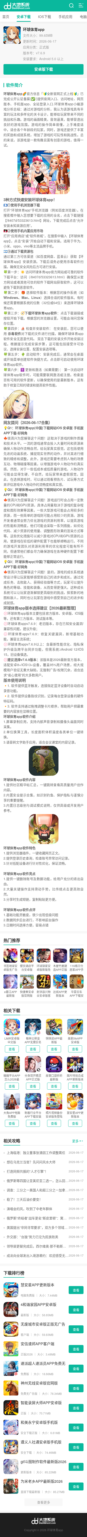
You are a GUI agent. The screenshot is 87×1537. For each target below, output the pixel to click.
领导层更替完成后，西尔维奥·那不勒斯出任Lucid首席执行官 (37, 1246)
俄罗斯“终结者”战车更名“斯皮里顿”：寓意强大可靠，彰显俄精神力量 (37, 1218)
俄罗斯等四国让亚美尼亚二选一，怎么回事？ (37, 1180)
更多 (75, 1140)
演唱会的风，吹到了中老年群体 (29, 1208)
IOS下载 (44, 16)
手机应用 (65, 16)
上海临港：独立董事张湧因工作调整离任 (36, 1152)
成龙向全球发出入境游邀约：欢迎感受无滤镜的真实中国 (37, 1255)
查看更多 (43, 1502)
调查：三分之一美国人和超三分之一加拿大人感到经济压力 (37, 1190)
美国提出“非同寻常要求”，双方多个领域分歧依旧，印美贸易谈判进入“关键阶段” (37, 1227)
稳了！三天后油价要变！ (24, 1199)
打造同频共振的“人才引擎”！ (27, 1171)
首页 (5, 16)
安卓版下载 (43, 69)
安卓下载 (24, 16)
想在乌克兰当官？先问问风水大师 (31, 1162)
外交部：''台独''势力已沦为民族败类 (32, 1236)
